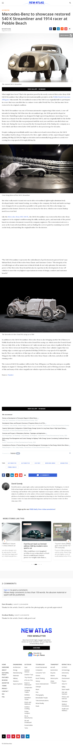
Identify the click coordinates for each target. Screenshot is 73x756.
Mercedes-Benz (50, 463)
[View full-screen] (71, 35)
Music (37, 689)
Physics (64, 681)
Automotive (5, 10)
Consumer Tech (40, 673)
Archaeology (65, 670)
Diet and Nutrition (64, 693)
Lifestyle (38, 687)
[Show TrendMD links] (70, 453)
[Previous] (5, 541)
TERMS (4, 686)
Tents (26, 728)
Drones (38, 675)
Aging (63, 687)
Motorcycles (54, 678)
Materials (16, 675)
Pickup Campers (27, 712)
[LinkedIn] (58, 28)
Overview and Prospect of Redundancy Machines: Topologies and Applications (24, 433)
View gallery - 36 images (36, 89)
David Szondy (17, 483)
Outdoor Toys (28, 674)
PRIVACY (4, 688)
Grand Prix (64, 463)
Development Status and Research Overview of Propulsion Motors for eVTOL (23, 423)
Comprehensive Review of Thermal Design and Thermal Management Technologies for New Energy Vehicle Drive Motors (35, 445)
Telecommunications (42, 700)
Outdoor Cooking (27, 708)
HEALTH (64, 684)
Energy (15, 670)
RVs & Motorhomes (28, 717)
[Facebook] (50, 28)
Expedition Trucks (27, 698)
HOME (4, 664)
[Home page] (36, 3)
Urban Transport (53, 682)
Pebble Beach (12, 467)
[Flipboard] (65, 28)
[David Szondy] (6, 486)
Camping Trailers (27, 691)
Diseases (64, 701)
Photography (40, 695)
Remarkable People (42, 698)
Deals (37, 706)
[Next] (68, 541)
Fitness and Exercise (65, 697)
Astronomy (65, 673)
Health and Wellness (65, 709)
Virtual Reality (40, 703)
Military (15, 678)
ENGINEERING (17, 664)
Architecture (17, 667)
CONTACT (5, 691)
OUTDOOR (27, 664)
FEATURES (5, 677)
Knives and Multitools (27, 703)
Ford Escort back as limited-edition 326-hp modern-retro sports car (23, 546)
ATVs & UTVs (28, 680)
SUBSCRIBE (5, 667)
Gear (25, 667)
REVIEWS (5, 680)
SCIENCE (64, 667)
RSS (3, 694)
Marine (52, 675)
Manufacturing (17, 673)
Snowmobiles (28, 725)
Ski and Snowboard (27, 721)
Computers (39, 670)
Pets (37, 692)
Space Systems (17, 684)
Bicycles (52, 673)
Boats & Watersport (27, 684)
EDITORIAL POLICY (5, 673)
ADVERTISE (5, 683)
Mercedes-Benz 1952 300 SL (18, 217)
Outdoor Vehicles (27, 671)
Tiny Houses (28, 677)
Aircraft (52, 667)
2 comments (44, 475)
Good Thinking (40, 678)
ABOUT (4, 670)
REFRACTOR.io (66, 664)
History (37, 463)
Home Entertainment (42, 684)
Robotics (16, 681)
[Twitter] (54, 28)
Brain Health (65, 689)
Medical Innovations (65, 705)
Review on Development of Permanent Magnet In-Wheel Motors (19, 418)
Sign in (7, 590)
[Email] (69, 28)
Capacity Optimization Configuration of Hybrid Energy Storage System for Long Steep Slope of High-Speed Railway (34, 428)
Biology (64, 675)
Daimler (11, 375)
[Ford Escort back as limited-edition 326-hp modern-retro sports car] (23, 532)
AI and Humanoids (41, 667)
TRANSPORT (54, 664)
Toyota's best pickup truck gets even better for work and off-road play (54, 546)
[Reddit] (62, 28)
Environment (66, 678)
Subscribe (36, 648)
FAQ (3, 697)
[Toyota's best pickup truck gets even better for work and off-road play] (54, 531)
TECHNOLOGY (40, 664)
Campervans (28, 687)
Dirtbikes (27, 695)
